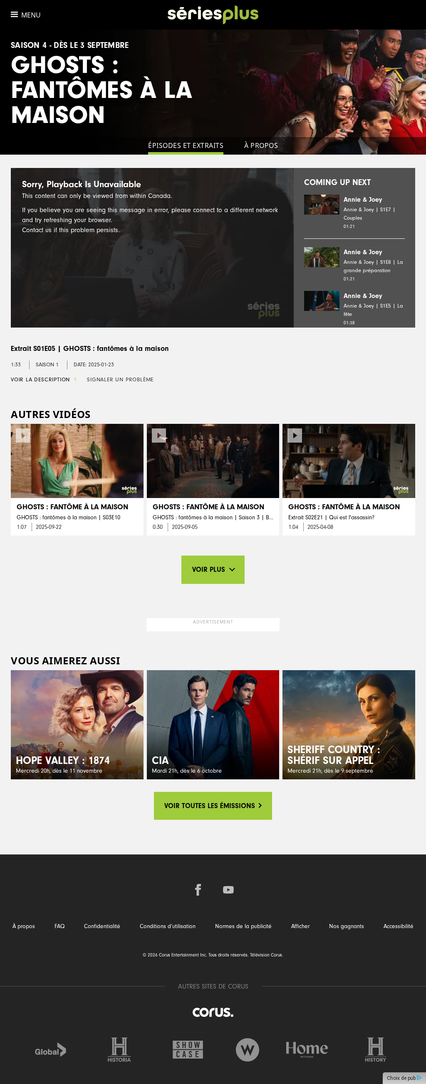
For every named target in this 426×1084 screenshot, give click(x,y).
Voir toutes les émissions (210, 806)
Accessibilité (399, 926)
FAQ (59, 926)
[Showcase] (188, 1049)
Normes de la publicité (243, 926)
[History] (375, 1049)
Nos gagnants (346, 926)
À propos (23, 926)
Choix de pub (402, 1078)
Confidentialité (102, 926)
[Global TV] (51, 1049)
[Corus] (213, 1012)
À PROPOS (261, 145)
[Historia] (119, 1049)
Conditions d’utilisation (168, 926)
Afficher (300, 926)
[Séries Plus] (213, 14)
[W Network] (247, 1049)
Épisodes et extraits (185, 145)
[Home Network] (307, 1049)
